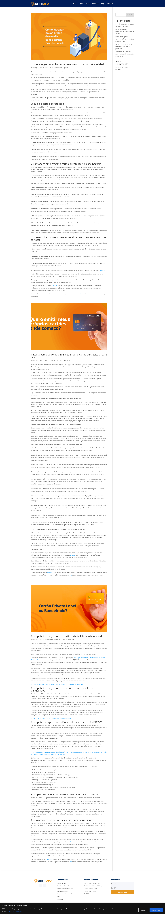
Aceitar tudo (156, 910)
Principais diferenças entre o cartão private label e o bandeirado (67, 636)
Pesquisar (130, 15)
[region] (82, 908)
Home (75, 3)
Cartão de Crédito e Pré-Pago (93, 886)
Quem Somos (61, 883)
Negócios (65, 68)
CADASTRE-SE (122, 892)
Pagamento (66, 360)
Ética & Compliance (63, 891)
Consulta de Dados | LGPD (65, 889)
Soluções (95, 3)
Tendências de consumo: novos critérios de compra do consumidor (124, 54)
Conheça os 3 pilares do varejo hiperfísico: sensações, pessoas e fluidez (124, 39)
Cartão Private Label (55, 68)
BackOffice (87, 894)
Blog (102, 3)
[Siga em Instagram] (44, 885)
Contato (109, 3)
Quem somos (85, 3)
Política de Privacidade (15, 911)
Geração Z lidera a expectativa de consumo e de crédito (124, 31)
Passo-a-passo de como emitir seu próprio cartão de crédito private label (69, 356)
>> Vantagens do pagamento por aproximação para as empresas (51, 718)
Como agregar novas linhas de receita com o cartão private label (67, 64)
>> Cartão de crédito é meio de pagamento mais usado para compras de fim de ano (57, 684)
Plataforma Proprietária (91, 883)
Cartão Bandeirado (55, 639)
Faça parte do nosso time (65, 894)
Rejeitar (143, 910)
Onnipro (35, 68)
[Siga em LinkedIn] (40, 885)
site (71, 575)
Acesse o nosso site (76, 294)
